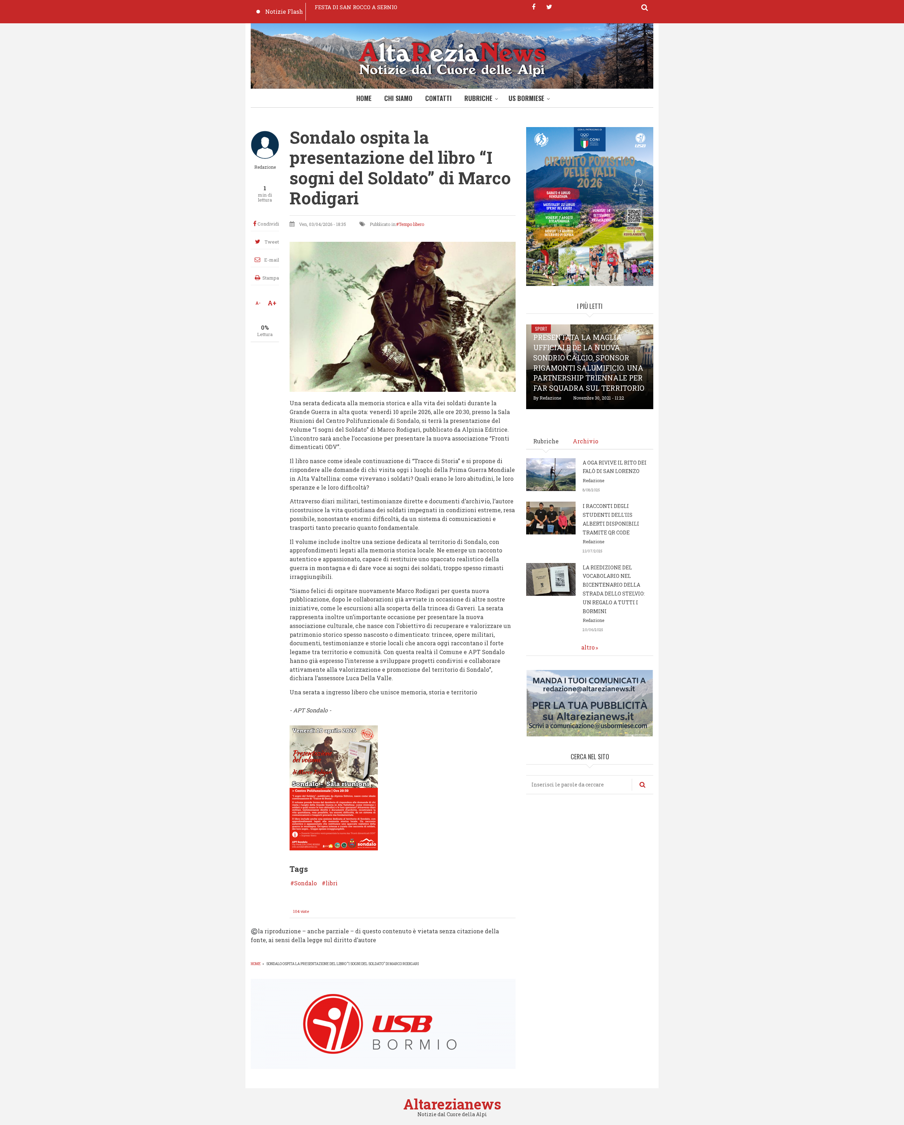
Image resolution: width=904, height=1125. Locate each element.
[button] (334, 787)
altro (588, 647)
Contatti (438, 98)
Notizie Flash (284, 11)
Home (363, 98)
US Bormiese (526, 98)
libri (332, 883)
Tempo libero (411, 224)
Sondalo (305, 883)
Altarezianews (452, 1104)
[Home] (452, 57)
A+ (272, 302)
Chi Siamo (398, 98)
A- (258, 303)
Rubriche (478, 98)
